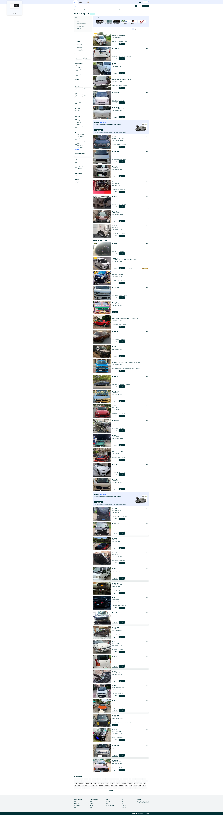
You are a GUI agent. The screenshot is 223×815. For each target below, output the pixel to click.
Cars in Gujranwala (86, 11)
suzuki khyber (77, 782)
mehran (86, 776)
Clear (90, 64)
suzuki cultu (125, 776)
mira (117, 776)
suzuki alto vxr (139, 785)
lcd (114, 778)
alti (98, 780)
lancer (145, 780)
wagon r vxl (107, 782)
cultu (82, 776)
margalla (133, 785)
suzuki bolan (105, 778)
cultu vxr (110, 785)
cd (120, 776)
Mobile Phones (86, 9)
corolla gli (118, 780)
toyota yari (101, 782)
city (130, 776)
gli (114, 776)
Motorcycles (96, 9)
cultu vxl (144, 782)
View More (111, 787)
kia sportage (81, 780)
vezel (140, 782)
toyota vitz (136, 780)
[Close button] (21, 2)
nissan (131, 782)
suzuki (111, 776)
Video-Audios (107, 9)
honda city (77, 776)
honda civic (95, 776)
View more (79, 30)
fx (100, 778)
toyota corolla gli (88, 780)
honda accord (91, 782)
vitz (107, 776)
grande (129, 778)
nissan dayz (100, 785)
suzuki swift (138, 778)
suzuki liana (121, 782)
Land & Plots (118, 9)
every (76, 780)
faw (83, 785)
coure (144, 776)
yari (121, 778)
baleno (95, 780)
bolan (118, 778)
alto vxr (89, 778)
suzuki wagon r (78, 785)
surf (96, 782)
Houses (101, 9)
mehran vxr (124, 780)
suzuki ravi (87, 785)
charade (102, 780)
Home (75, 11)
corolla (103, 776)
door (112, 782)
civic (99, 776)
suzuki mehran (77, 778)
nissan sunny (130, 780)
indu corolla (127, 785)
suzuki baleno (121, 785)
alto (90, 776)
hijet (141, 780)
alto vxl (145, 785)
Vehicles (79, 11)
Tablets (113, 9)
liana (125, 778)
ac (91, 785)
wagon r (94, 778)
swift (133, 776)
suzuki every (144, 778)
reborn (107, 780)
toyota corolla (138, 776)
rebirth (95, 785)
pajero (116, 782)
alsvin (106, 785)
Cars (91, 9)
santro (110, 778)
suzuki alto (84, 778)
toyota (133, 778)
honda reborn (84, 782)
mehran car (112, 780)
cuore (126, 782)
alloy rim (115, 785)
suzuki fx (135, 782)
